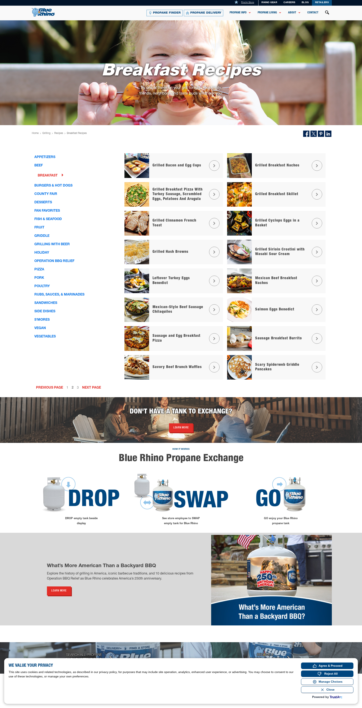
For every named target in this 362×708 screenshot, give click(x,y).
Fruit (39, 228)
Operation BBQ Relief (54, 261)
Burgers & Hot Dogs (53, 186)
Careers (289, 2)
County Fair (45, 194)
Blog (305, 2)
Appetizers (44, 157)
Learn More (181, 428)
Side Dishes (44, 311)
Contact (312, 12)
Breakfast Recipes (77, 133)
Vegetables (45, 336)
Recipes (58, 133)
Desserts (43, 202)
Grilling (46, 133)
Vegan (40, 328)
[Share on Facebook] (306, 134)
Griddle (41, 236)
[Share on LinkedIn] (328, 134)
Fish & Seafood (48, 219)
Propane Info (238, 12)
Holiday (41, 253)
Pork (39, 278)
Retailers (322, 2)
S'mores (42, 320)
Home (35, 133)
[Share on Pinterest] (321, 134)
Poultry (42, 286)
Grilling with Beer (52, 244)
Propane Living (267, 12)
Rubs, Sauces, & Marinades (59, 295)
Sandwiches (45, 303)
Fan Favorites (47, 211)
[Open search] (327, 13)
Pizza (39, 269)
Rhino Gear (269, 2)
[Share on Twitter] (313, 134)
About (292, 12)
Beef (38, 165)
